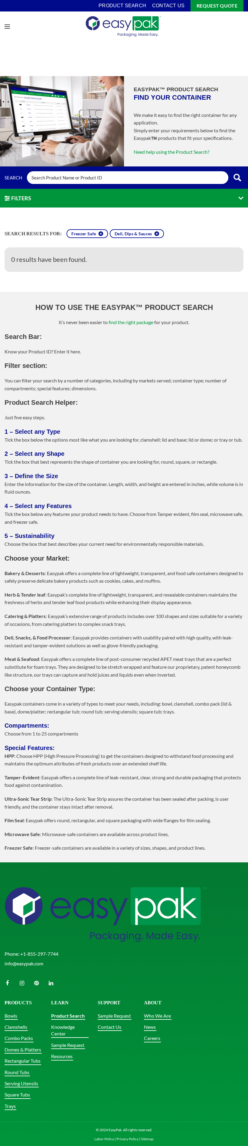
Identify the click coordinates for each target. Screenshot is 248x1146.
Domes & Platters (23, 1049)
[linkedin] (51, 983)
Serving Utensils (21, 1083)
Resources (62, 1056)
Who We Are (157, 1016)
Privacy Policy (127, 1139)
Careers (152, 1038)
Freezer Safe (83, 233)
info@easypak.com (24, 963)
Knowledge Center (63, 1030)
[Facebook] (7, 983)
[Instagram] (22, 983)
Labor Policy (104, 1139)
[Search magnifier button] (237, 178)
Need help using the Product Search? (171, 152)
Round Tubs (17, 1072)
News (150, 1027)
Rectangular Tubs (23, 1061)
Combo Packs (19, 1038)
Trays (10, 1106)
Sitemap (147, 1139)
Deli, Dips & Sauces (133, 233)
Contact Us (109, 1027)
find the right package (131, 322)
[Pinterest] (36, 983)
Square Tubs (17, 1094)
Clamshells (16, 1027)
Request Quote (217, 5)
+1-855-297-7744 (39, 954)
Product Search (68, 1016)
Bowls (11, 1016)
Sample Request (67, 1045)
